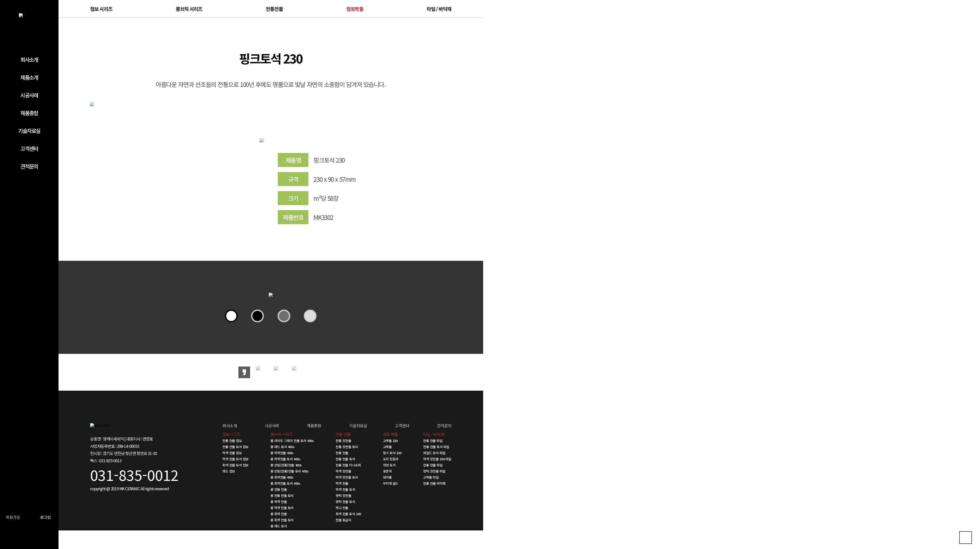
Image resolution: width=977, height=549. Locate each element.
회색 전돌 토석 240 (348, 513)
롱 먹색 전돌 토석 (282, 507)
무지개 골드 (390, 483)
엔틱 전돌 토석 (345, 501)
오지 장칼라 (390, 458)
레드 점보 (228, 471)
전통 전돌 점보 (232, 440)
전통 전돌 (342, 452)
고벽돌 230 (390, 440)
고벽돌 (387, 446)
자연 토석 (389, 465)
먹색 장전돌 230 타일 (437, 458)
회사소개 (29, 59)
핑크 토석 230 (392, 452)
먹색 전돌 (342, 483)
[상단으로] (965, 537)
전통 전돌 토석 (345, 458)
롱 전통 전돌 (278, 489)
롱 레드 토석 (278, 526)
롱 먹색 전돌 (278, 501)
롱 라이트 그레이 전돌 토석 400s (292, 440)
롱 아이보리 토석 (281, 538)
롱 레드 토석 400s (282, 446)
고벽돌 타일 (431, 477)
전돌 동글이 (343, 519)
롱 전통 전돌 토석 (282, 495)
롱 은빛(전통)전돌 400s (286, 465)
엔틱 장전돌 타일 (434, 471)
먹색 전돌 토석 (345, 489)
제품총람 (29, 113)
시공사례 (29, 95)
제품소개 (29, 77)
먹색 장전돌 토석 (347, 477)
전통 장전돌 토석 (347, 446)
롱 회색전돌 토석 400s (285, 483)
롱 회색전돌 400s (282, 477)
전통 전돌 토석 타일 (436, 446)
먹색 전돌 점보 (232, 452)
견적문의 (29, 166)
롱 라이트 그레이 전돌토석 (287, 532)
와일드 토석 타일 (434, 452)
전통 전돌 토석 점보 (235, 446)
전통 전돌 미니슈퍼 (348, 465)
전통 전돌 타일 (432, 440)
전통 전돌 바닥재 (434, 483)
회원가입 (13, 517)
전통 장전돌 (343, 440)
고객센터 (29, 148)
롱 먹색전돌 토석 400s (285, 458)
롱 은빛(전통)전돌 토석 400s (289, 471)
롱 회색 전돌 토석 (282, 519)
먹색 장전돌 (343, 471)
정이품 (387, 477)
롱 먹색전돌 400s (282, 452)
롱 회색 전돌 (278, 513)
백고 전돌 (342, 507)
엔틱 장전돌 (343, 495)
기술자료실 (29, 130)
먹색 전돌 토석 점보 (235, 458)
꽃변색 (387, 471)
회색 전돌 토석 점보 (235, 465)
